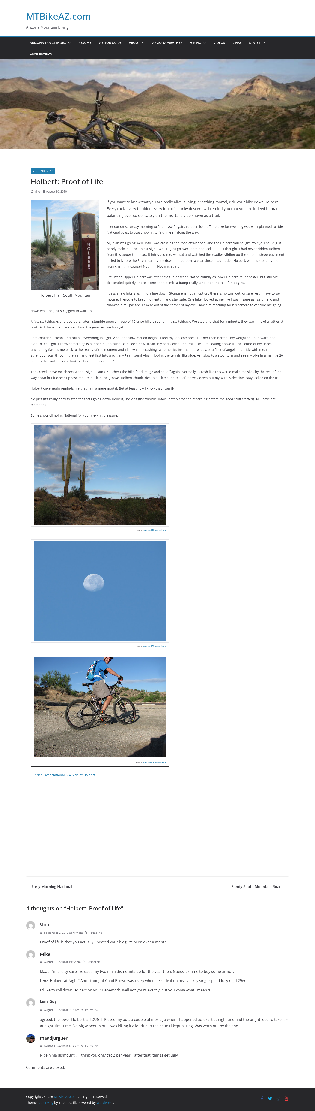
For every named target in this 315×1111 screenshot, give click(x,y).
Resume (84, 42)
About (134, 42)
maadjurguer (54, 1038)
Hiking (195, 42)
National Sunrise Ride (154, 530)
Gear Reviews (41, 53)
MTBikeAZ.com (58, 16)
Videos (219, 42)
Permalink (95, 933)
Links (237, 42)
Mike (37, 191)
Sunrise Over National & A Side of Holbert (63, 775)
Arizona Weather (167, 42)
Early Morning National (52, 886)
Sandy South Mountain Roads (257, 886)
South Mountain (43, 170)
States (254, 42)
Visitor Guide (110, 42)
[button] (68, 42)
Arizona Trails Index (48, 42)
